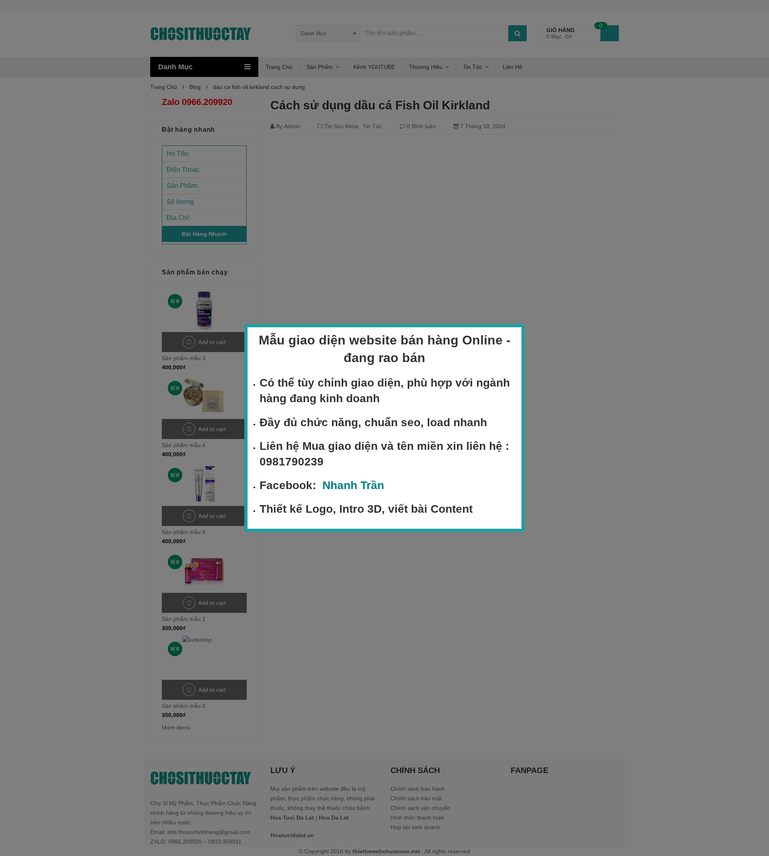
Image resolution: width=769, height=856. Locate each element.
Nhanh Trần (353, 485)
